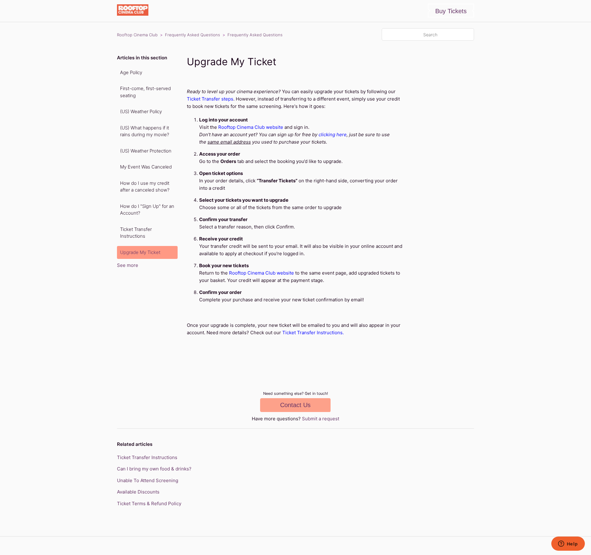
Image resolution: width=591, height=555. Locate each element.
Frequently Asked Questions (192, 34)
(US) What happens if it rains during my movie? (144, 131)
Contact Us (295, 405)
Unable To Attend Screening (147, 480)
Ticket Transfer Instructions (136, 232)
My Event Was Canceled (146, 167)
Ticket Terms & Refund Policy (149, 503)
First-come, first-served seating (145, 91)
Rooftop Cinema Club (137, 34)
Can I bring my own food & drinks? (154, 469)
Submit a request (320, 419)
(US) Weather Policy (141, 111)
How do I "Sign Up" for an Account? (147, 209)
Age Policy (131, 72)
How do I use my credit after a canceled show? (144, 186)
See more (127, 265)
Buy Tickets (451, 11)
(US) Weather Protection (145, 151)
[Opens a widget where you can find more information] (568, 544)
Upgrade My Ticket (140, 252)
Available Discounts (138, 492)
